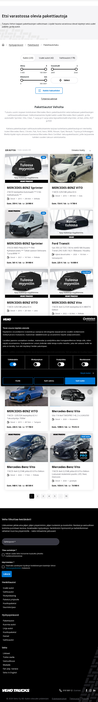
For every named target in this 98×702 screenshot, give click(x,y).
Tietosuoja (74, 698)
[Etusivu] (3, 45)
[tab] (28, 58)
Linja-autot (8, 628)
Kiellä (18, 381)
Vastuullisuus (9, 661)
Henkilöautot (9, 582)
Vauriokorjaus (9, 607)
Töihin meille (8, 657)
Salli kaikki (80, 381)
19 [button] (66, 496)
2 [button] (37, 496)
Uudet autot (8, 588)
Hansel (6, 636)
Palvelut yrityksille (11, 599)
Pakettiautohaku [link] (51, 45)
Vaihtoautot (8, 592)
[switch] (37, 364)
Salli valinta (49, 381)
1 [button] (31, 496)
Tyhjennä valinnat (49, 98)
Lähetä (6, 574)
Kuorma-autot (9, 624)
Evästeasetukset (59, 698)
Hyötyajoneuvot (16, 45)
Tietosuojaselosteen (13, 568)
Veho (4, 647)
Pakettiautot (33, 45)
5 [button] (54, 496)
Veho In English (10, 672)
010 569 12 (68, 690)
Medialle (6, 665)
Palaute (85, 698)
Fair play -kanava (10, 668)
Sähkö (67, 80)
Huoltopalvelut (9, 603)
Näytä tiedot (85, 373)
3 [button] (43, 496)
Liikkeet (6, 653)
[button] (60, 496)
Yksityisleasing (9, 595)
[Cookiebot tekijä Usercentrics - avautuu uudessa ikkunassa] (84, 319)
